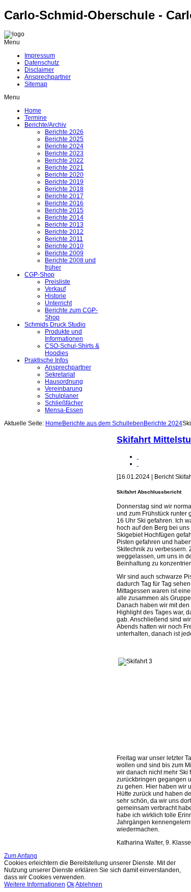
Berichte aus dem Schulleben (103, 423)
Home (53, 423)
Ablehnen (88, 884)
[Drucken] (138, 456)
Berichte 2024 (163, 423)
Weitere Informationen (34, 884)
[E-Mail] (138, 463)
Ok (70, 884)
